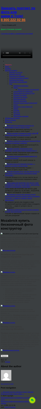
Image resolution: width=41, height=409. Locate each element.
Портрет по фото (11, 70)
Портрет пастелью (20, 101)
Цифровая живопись (20, 86)
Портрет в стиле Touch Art (22, 107)
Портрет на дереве (20, 95)
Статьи (7, 362)
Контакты (8, 122)
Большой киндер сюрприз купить (14, 392)
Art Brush (16, 114)
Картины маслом (19, 99)
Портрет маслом (15, 74)
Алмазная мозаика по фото (18, 78)
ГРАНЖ (16, 110)
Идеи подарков (10, 120)
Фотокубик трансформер (18, 82)
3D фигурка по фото (12, 118)
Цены (7, 67)
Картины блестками (16, 80)
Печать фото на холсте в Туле (23, 93)
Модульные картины (20, 116)
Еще (10, 84)
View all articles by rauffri (7, 383)
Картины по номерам (17, 76)
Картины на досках (20, 97)
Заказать (4, 356)
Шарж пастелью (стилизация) (28, 89)
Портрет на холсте (15, 72)
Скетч (15, 105)
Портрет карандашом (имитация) (25, 103)
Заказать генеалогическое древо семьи (17, 393)
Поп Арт (16, 112)
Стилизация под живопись (23, 91)
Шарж (15, 87)
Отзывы (8, 68)
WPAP (15, 108)
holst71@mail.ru (10, 407)
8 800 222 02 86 (13, 20)
